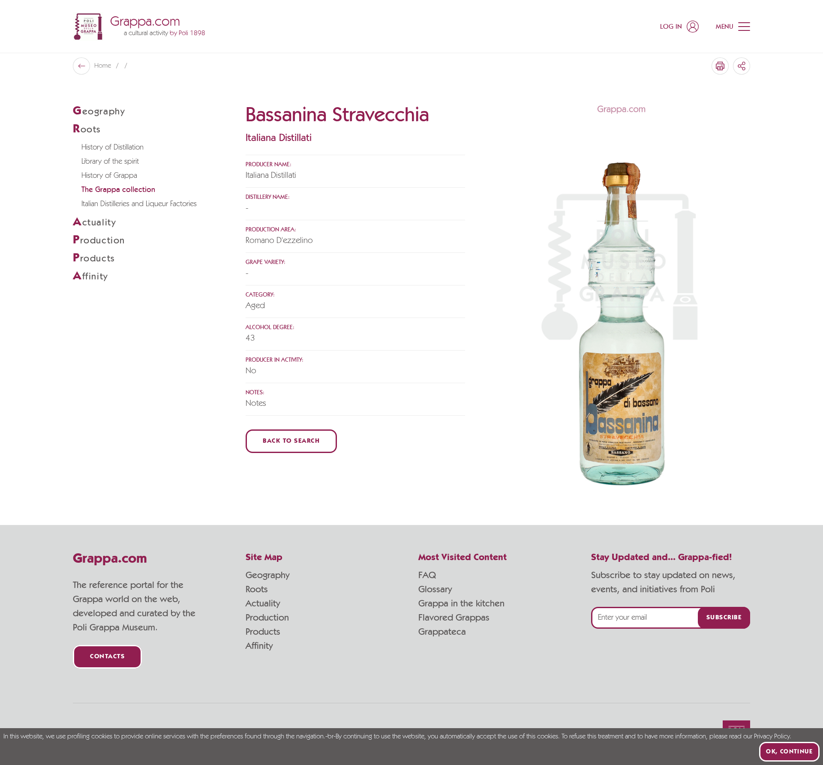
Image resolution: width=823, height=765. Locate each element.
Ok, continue (789, 752)
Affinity (259, 646)
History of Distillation (112, 147)
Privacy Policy (772, 736)
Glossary (435, 589)
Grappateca (442, 631)
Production (267, 617)
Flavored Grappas (454, 617)
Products (263, 631)
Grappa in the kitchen (461, 603)
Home (103, 66)
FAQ (427, 575)
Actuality (263, 603)
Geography (267, 575)
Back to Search (291, 441)
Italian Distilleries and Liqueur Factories (139, 204)
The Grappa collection (118, 190)
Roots (257, 589)
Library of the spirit (110, 161)
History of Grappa (109, 176)
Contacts (107, 657)
